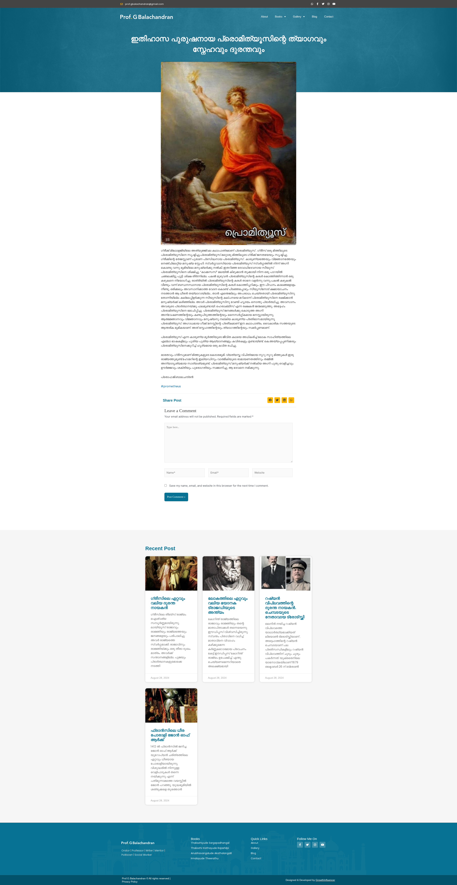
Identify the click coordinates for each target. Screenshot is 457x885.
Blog (314, 16)
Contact (328, 16)
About (264, 16)
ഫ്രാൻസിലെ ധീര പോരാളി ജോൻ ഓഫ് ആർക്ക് (170, 735)
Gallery (297, 16)
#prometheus (171, 386)
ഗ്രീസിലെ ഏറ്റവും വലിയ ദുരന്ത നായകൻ (168, 603)
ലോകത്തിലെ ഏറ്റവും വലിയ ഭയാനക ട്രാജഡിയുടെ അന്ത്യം (227, 605)
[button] (270, 400)
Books (278, 16)
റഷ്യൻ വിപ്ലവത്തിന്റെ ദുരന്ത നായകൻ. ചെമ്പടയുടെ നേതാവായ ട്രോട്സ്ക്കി (284, 607)
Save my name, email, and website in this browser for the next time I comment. (218, 485)
